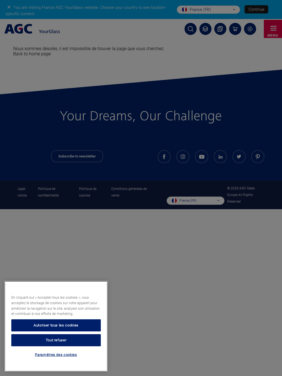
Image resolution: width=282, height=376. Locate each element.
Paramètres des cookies (56, 355)
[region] (56, 326)
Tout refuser (56, 340)
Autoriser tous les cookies (56, 325)
